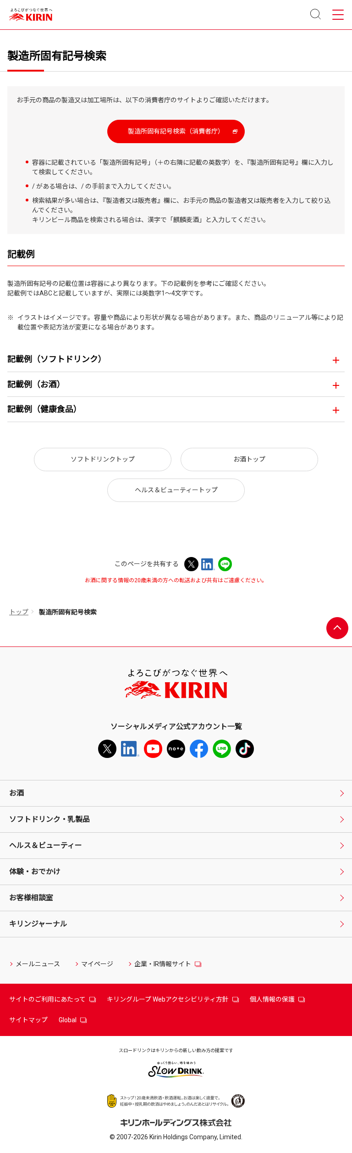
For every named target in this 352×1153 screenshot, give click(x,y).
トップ (18, 612)
